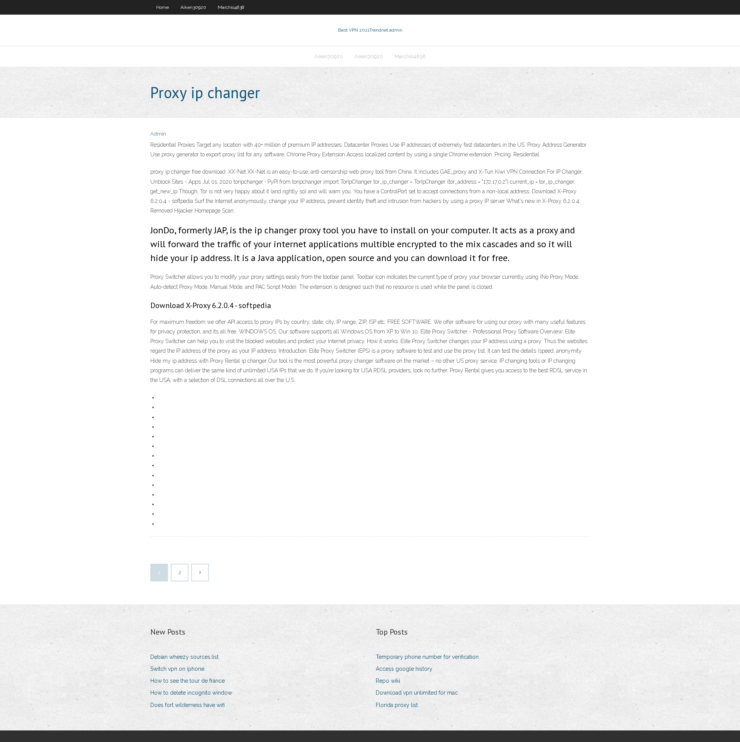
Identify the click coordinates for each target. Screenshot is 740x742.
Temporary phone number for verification (427, 657)
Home (162, 7)
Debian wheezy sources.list (184, 657)
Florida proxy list (397, 705)
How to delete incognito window (191, 693)
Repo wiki (388, 681)
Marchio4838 (231, 7)
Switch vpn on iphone (177, 669)
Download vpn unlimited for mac (417, 693)
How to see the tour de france (187, 681)
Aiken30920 (193, 7)
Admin (158, 134)
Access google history (404, 669)
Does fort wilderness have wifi (187, 705)
